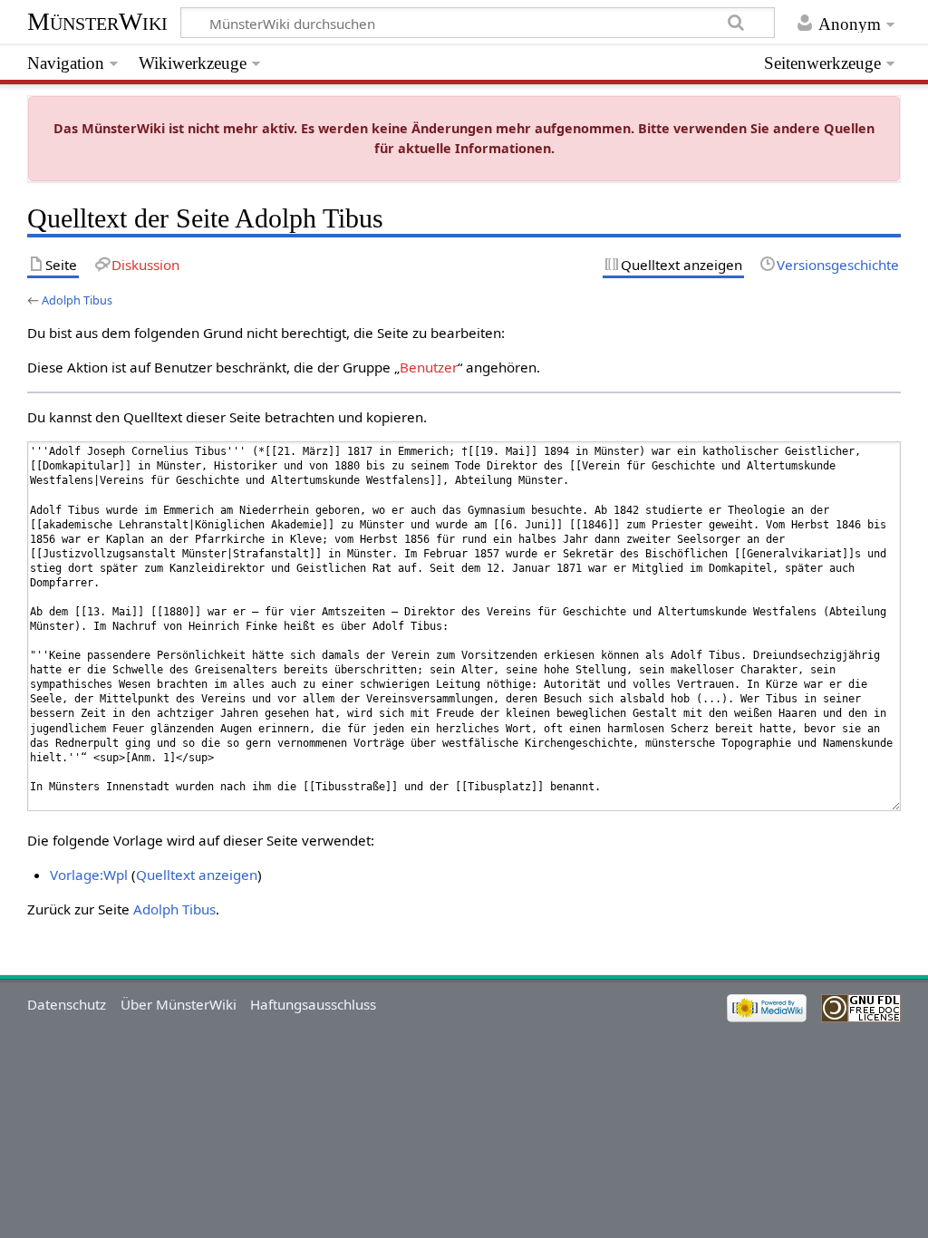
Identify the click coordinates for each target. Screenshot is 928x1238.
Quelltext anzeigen (196, 875)
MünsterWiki (97, 21)
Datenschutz (66, 1004)
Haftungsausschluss (313, 1004)
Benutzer (429, 367)
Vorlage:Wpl (89, 875)
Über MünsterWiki (179, 1004)
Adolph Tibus (77, 300)
